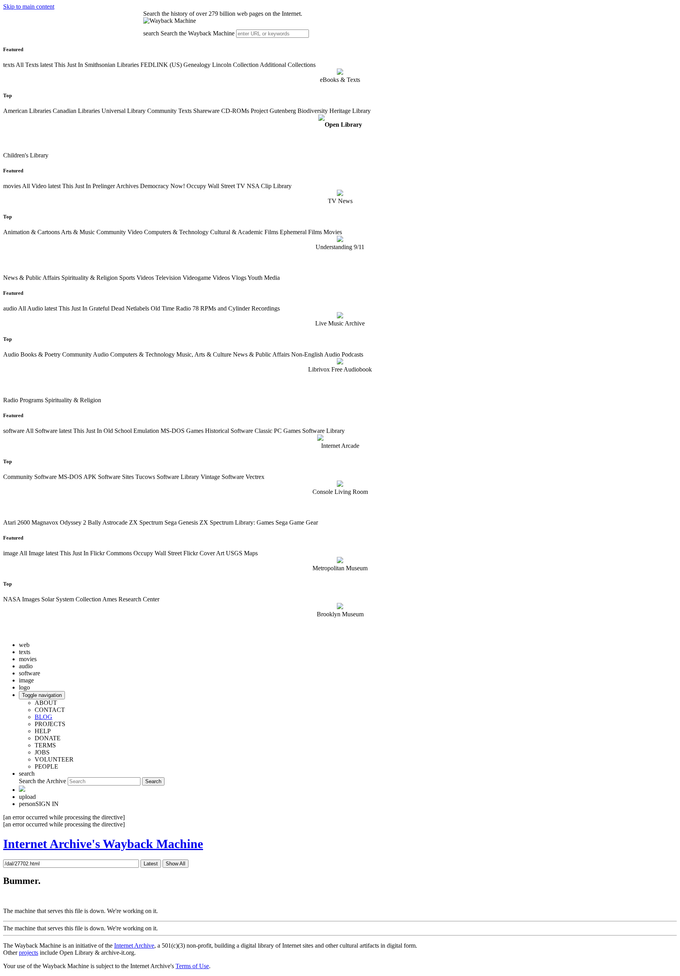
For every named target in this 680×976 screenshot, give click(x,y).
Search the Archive (42, 781)
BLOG (43, 717)
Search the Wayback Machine (198, 33)
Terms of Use (192, 966)
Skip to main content (28, 6)
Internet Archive (134, 945)
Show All (175, 864)
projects (28, 952)
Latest (151, 864)
